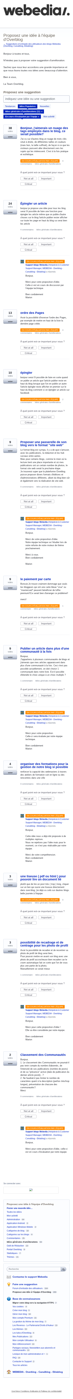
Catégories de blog (15, 1231)
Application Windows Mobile (20, 1227)
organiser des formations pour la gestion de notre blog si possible (44, 765)
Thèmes (10, 1257)
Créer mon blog (20, 1310)
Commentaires (13, 1238)
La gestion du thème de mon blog (28, 1321)
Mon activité (48, 116)
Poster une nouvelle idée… (20, 1208)
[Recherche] (63, 1269)
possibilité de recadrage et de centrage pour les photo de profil (44, 944)
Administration (13, 1219)
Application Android (16, 1223)
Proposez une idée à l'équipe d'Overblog (32, 1292)
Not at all (30, 178)
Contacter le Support (22, 1361)
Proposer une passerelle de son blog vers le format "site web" (43, 443)
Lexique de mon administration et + (29, 1354)
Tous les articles (20, 1365)
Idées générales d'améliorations (48, 164)
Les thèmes (18, 1329)
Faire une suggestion (25, 1284)
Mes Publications (20, 1336)
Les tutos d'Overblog (22, 1333)
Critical (30, 184)
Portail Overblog (14, 1249)
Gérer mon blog (20, 1314)
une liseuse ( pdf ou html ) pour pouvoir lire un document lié (43, 878)
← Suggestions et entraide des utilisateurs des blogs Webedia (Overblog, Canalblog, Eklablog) (32, 45)
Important (47, 178)
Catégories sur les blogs (18, 1234)
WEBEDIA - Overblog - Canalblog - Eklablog (38, 1372)
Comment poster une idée (17, 20)
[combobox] (34, 1269)
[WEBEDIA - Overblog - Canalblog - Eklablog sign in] (31, 1190)
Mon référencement (22, 1344)
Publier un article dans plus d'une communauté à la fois (44, 650)
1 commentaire (26, 681)
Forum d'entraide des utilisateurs (28, 1288)
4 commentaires (27, 230)
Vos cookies (18, 1306)
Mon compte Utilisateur (23, 1340)
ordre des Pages (32, 313)
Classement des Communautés (43, 1054)
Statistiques (12, 1253)
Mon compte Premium (23, 1318)
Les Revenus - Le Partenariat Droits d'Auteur (33, 1325)
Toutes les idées (14, 1212)
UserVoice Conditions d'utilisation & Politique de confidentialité (37, 1391)
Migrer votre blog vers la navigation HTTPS (33, 1303)
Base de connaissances (16, 22)
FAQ (40, 20)
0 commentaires (27, 487)
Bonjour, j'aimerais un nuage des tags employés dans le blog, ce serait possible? (44, 131)
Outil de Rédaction (15, 1246)
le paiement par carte (35, 579)
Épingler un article (33, 203)
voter (10, 137)
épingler (26, 372)
